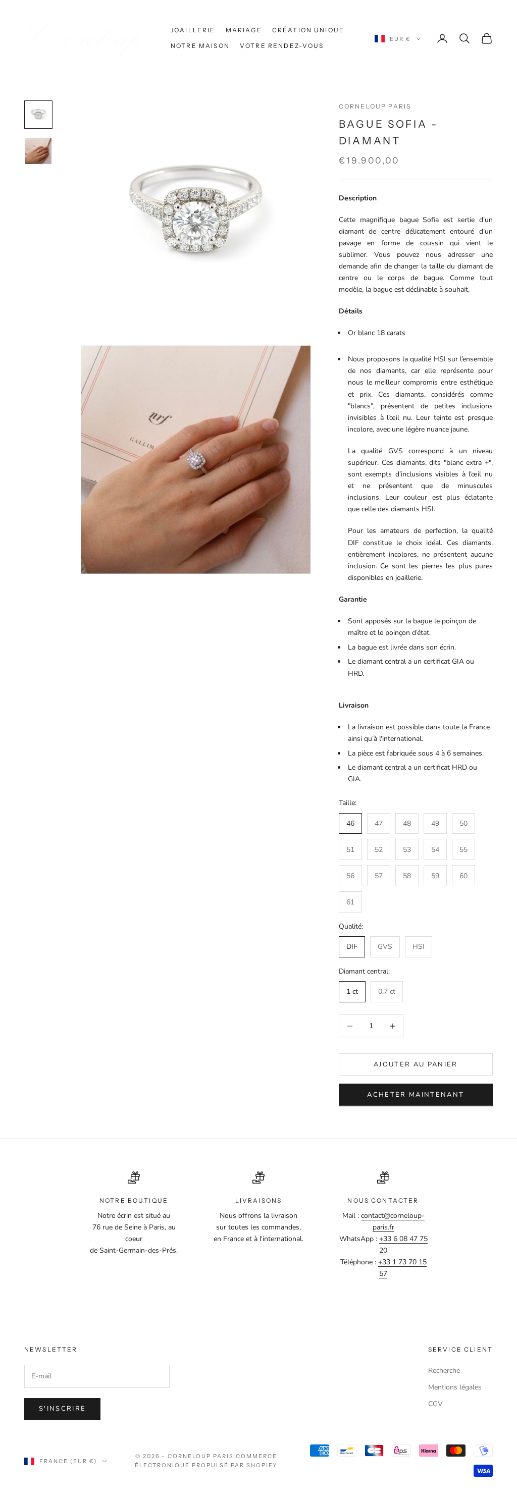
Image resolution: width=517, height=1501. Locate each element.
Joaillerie (193, 30)
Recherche (444, 1370)
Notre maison (200, 45)
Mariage (244, 30)
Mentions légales (455, 1387)
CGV (435, 1404)
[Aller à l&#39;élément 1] (38, 114)
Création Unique (308, 30)
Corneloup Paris (375, 106)
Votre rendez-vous (282, 45)
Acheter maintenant (415, 1094)
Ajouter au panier (416, 1064)
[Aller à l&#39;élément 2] (38, 151)
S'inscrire (62, 1408)
